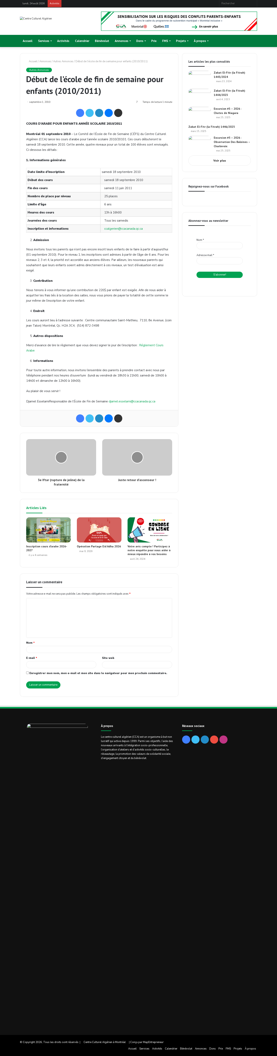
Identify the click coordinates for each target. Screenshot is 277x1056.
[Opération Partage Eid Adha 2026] (99, 529)
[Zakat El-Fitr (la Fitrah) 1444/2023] (199, 96)
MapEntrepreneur (153, 1042)
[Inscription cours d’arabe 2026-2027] (48, 529)
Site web (108, 658)
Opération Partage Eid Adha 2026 (99, 546)
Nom (30, 643)
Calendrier (82, 41)
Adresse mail (205, 255)
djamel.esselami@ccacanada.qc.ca (132, 401)
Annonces (45, 61)
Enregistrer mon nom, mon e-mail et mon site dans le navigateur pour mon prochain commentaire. (98, 673)
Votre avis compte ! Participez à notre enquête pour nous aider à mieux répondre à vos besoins (149, 550)
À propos (200, 41)
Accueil (27, 41)
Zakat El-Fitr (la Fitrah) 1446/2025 (211, 127)
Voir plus (219, 161)
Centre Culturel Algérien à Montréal (105, 1042)
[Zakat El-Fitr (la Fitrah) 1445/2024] (199, 78)
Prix (154, 41)
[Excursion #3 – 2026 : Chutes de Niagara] (199, 114)
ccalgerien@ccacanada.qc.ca (123, 229)
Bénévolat (102, 41)
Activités (63, 41)
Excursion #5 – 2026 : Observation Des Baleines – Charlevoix (232, 142)
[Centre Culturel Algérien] (36, 19)
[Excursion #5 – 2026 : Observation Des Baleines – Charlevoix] (199, 143)
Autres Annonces (63, 61)
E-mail (31, 658)
